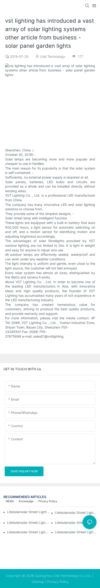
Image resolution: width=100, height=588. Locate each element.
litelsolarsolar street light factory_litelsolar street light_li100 (76, 512)
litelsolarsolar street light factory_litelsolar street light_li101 (29, 512)
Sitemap (38, 582)
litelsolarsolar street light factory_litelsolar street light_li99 (28, 522)
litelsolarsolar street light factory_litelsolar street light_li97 (28, 532)
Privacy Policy (47, 501)
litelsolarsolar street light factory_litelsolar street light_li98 (76, 522)
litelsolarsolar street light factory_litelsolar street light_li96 (76, 532)
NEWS (10, 501)
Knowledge (26, 501)
